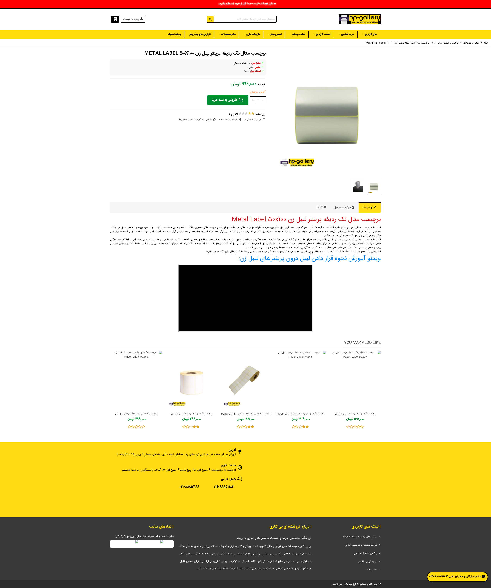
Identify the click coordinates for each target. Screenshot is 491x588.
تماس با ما (372, 570)
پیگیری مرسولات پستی (365, 553)
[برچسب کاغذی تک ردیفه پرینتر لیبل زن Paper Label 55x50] (355, 380)
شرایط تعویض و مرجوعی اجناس (360, 545)
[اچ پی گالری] (360, 19)
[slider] (246, 113)
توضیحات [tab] (367, 207)
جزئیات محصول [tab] (342, 207)
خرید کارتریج (347, 34)
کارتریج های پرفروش (200, 34)
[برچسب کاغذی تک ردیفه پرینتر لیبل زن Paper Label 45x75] (136, 380)
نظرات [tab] (319, 207)
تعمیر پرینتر (276, 34)
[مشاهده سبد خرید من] (114, 19)
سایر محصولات (228, 34)
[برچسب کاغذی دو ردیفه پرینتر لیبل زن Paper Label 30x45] (300, 380)
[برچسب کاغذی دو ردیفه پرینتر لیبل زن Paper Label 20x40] (245, 380)
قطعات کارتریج (323, 34)
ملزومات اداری (253, 34)
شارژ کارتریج (371, 34)
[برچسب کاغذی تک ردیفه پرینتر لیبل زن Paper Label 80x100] (191, 380)
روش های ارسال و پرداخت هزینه (360, 537)
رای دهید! (260, 114)
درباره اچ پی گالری (367, 561)
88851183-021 (438, 576)
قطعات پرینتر (298, 34)
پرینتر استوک (174, 34)
